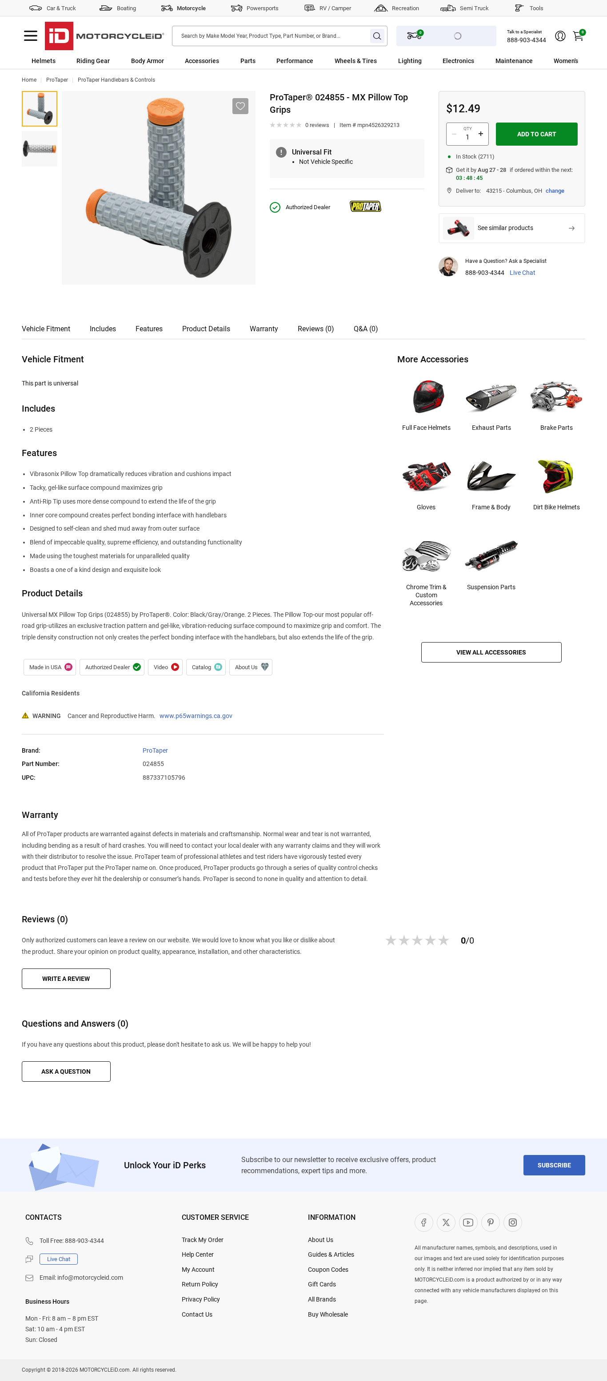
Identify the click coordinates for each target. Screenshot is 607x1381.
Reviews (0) (316, 329)
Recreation (405, 8)
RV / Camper (335, 8)
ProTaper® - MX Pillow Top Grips (39, 109)
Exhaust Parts (491, 427)
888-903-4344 (526, 40)
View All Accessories (491, 652)
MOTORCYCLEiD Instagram (512, 1222)
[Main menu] (30, 36)
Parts (248, 60)
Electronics (458, 60)
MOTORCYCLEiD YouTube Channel (468, 1222)
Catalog (206, 667)
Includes (103, 329)
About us (250, 667)
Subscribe (554, 1165)
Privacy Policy (201, 1299)
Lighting (410, 60)
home (29, 80)
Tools (536, 8)
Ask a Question (66, 1071)
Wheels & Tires (356, 60)
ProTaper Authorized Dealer (112, 667)
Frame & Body (491, 507)
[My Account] (560, 36)
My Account (198, 1269)
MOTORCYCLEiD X (446, 1222)
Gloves (426, 507)
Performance (294, 60)
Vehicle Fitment (46, 329)
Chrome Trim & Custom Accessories (426, 595)
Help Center (198, 1254)
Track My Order (203, 1239)
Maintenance (514, 60)
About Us (320, 1239)
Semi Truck (474, 8)
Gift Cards (322, 1284)
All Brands (322, 1299)
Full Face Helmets (426, 427)
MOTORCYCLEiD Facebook (424, 1222)
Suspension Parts (491, 587)
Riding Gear (93, 60)
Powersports (263, 8)
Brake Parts (556, 427)
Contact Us (197, 1314)
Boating (126, 8)
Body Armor (147, 60)
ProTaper (57, 80)
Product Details (206, 329)
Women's (566, 60)
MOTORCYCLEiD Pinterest (490, 1222)
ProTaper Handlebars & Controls (116, 80)
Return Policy (200, 1284)
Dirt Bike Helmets (556, 507)
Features (149, 329)
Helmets (44, 60)
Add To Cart (536, 134)
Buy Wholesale (328, 1314)
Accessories (202, 60)
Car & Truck (61, 8)
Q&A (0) (366, 329)
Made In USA (50, 667)
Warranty (264, 329)
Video (165, 667)
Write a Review (66, 978)
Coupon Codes (328, 1269)
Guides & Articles (331, 1254)
